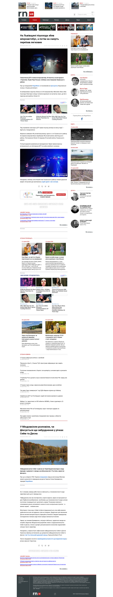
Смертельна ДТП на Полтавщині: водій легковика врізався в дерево (41, 396)
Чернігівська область (34, 550)
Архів (19, 582)
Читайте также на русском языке (51, 45)
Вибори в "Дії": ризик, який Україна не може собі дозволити (86, 92)
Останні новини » (25, 354)
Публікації (46, 20)
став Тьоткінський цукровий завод (35, 535)
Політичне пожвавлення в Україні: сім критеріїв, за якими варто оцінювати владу (43, 371)
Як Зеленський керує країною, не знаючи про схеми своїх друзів (86, 102)
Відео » (73, 124)
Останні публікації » (26, 238)
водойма (56, 550)
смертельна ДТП (53, 204)
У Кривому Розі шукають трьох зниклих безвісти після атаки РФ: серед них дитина (43, 378)
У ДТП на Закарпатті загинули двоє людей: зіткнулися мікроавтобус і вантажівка (42, 217)
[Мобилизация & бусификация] (47, 30)
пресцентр (54, 86)
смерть (26, 204)
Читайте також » (25, 212)
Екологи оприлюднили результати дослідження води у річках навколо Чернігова (42, 557)
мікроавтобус (43, 207)
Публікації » (74, 33)
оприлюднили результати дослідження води (51, 539)
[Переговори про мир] (65, 30)
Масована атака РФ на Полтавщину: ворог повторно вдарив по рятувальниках (39, 409)
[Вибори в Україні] (84, 30)
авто (31, 204)
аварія (34, 204)
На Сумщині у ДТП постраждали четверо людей (33, 214)
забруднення (44, 550)
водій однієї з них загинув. (50, 182)
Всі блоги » (89, 111)
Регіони (56, 20)
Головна (24, 20)
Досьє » (73, 190)
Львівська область (43, 204)
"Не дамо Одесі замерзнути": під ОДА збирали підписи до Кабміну (40, 390)
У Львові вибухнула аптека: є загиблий (32, 358)
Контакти (21, 578)
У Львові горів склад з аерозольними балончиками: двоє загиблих (41, 385)
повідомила (44, 477)
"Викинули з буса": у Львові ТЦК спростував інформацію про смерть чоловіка (41, 364)
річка (51, 550)
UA (92, 12)
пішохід (61, 204)
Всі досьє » (89, 232)
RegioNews (36, 86)
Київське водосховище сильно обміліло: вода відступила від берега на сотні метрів (43, 564)
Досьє (67, 20)
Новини (35, 20)
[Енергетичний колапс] (28, 30)
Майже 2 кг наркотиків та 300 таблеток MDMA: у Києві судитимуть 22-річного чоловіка (42, 402)
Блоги (89, 20)
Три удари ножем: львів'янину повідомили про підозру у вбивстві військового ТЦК (40, 417)
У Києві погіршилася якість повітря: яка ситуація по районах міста (38, 561)
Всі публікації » (88, 71)
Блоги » (73, 75)
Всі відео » (89, 187)
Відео (78, 20)
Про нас (20, 577)
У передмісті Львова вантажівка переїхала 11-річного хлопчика (37, 220)
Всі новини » (64, 225)
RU (94, 12)
